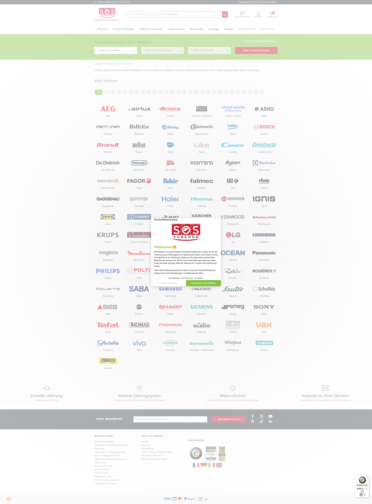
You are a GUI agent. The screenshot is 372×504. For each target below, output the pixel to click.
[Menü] (367, 476)
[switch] (362, 494)
